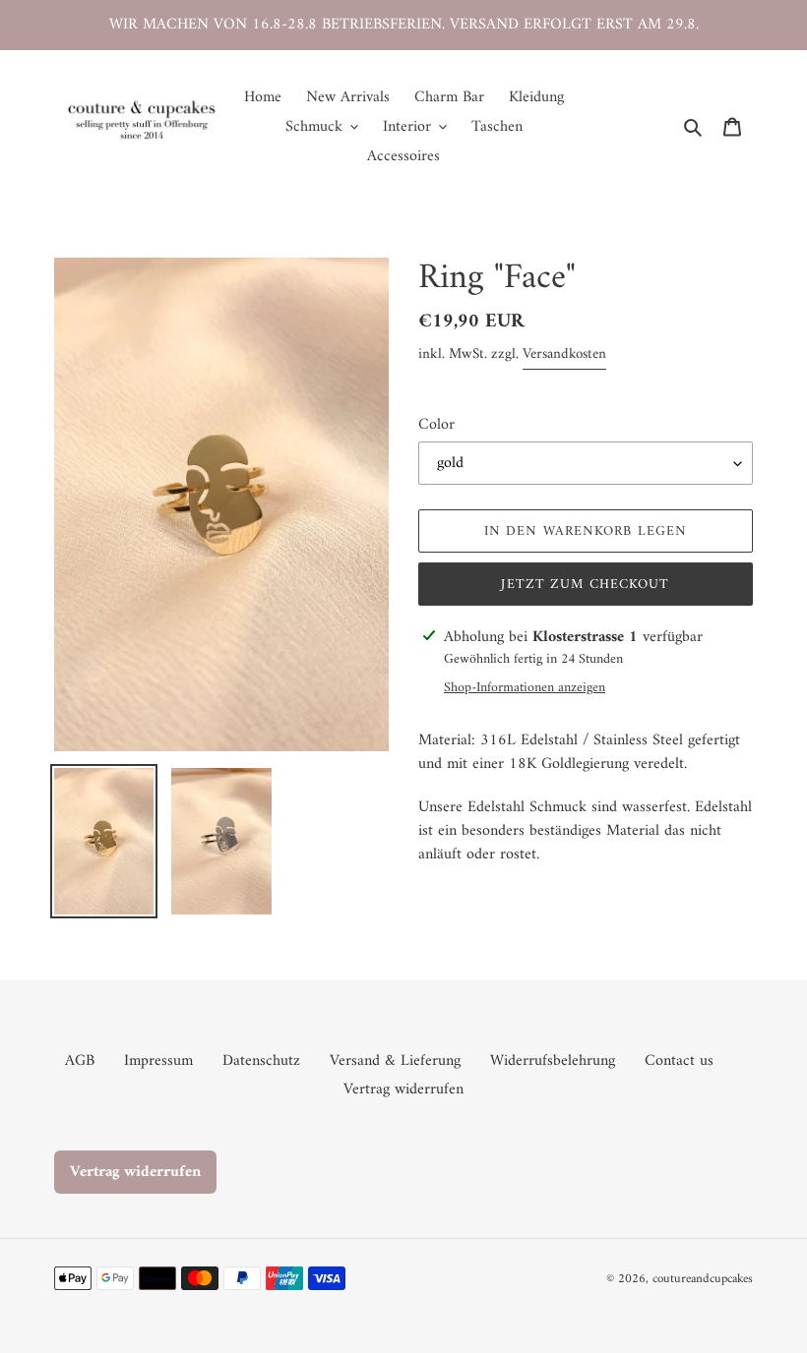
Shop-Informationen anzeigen (524, 687)
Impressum (158, 1061)
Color (436, 425)
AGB (79, 1061)
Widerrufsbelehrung (552, 1061)
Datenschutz (261, 1061)
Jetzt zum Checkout (585, 584)
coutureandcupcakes (702, 1278)
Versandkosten (564, 354)
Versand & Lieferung (395, 1061)
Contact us (679, 1061)
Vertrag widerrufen (403, 1089)
